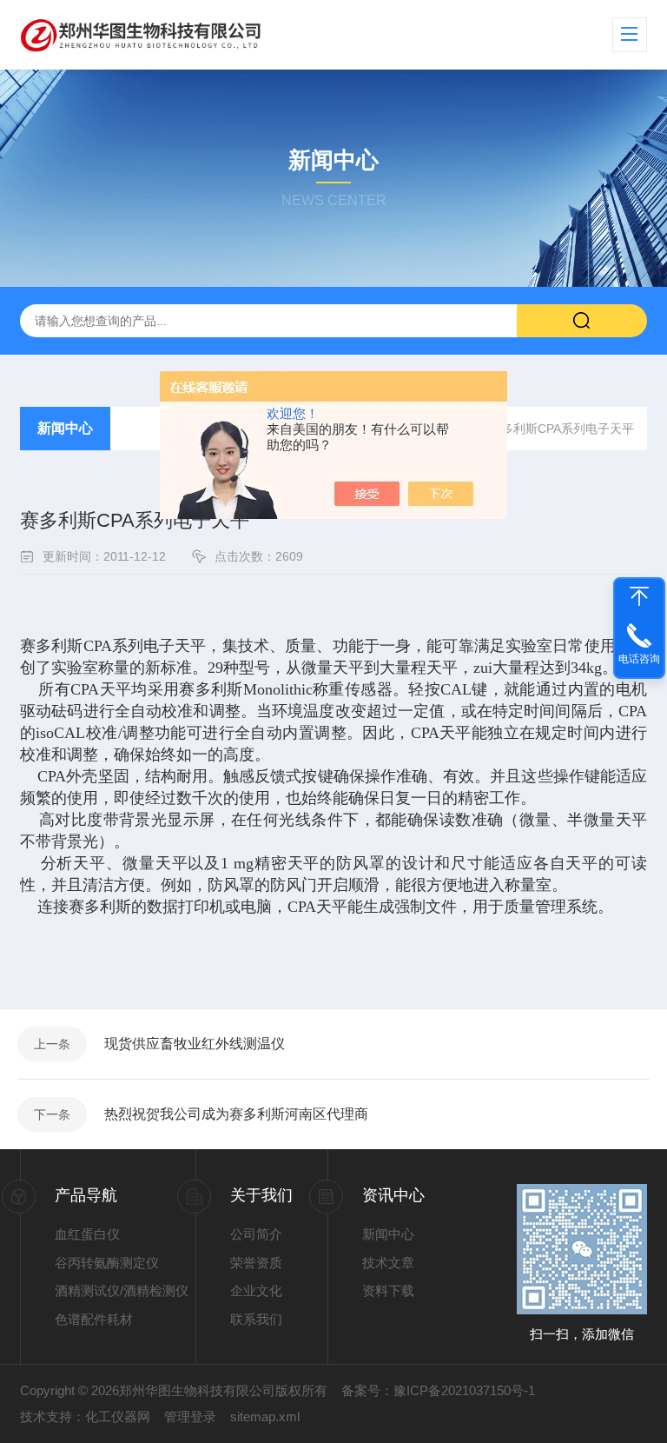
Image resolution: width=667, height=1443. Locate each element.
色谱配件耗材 (94, 1319)
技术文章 (388, 1262)
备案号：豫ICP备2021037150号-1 (438, 1390)
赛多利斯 (51, 646)
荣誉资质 (256, 1262)
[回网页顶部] (639, 596)
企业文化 (256, 1290)
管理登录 (190, 1416)
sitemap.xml (265, 1416)
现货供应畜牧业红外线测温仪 (194, 1043)
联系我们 (256, 1319)
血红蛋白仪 (87, 1234)
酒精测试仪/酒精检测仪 (121, 1290)
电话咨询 (639, 659)
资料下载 (388, 1290)
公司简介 (256, 1234)
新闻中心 (65, 428)
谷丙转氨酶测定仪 (107, 1262)
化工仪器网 (117, 1416)
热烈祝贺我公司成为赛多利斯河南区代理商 (236, 1114)
